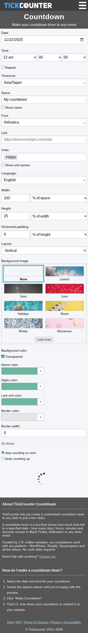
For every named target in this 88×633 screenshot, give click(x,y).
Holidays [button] (23, 313)
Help (10, 622)
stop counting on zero (20, 453)
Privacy (56, 622)
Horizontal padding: (15, 227)
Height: (6, 208)
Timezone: (8, 75)
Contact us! (47, 556)
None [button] (23, 279)
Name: (6, 93)
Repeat (10, 67)
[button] (22, 371)
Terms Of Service (36, 622)
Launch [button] (64, 279)
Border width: (10, 426)
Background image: (15, 261)
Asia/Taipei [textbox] (13, 82)
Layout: (6, 243)
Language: (9, 173)
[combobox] (43, 83)
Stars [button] (23, 296)
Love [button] (64, 296)
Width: (5, 190)
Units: (5, 150)
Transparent (14, 356)
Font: (5, 115)
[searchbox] (20, 157)
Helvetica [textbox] (11, 122)
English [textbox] (10, 180)
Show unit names (17, 165)
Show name (13, 107)
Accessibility (72, 622)
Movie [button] (65, 313)
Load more (44, 339)
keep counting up (17, 458)
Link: (4, 133)
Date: (5, 33)
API (18, 622)
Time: (5, 50)
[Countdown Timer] (28, 5)
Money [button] (23, 331)
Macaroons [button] (64, 331)
